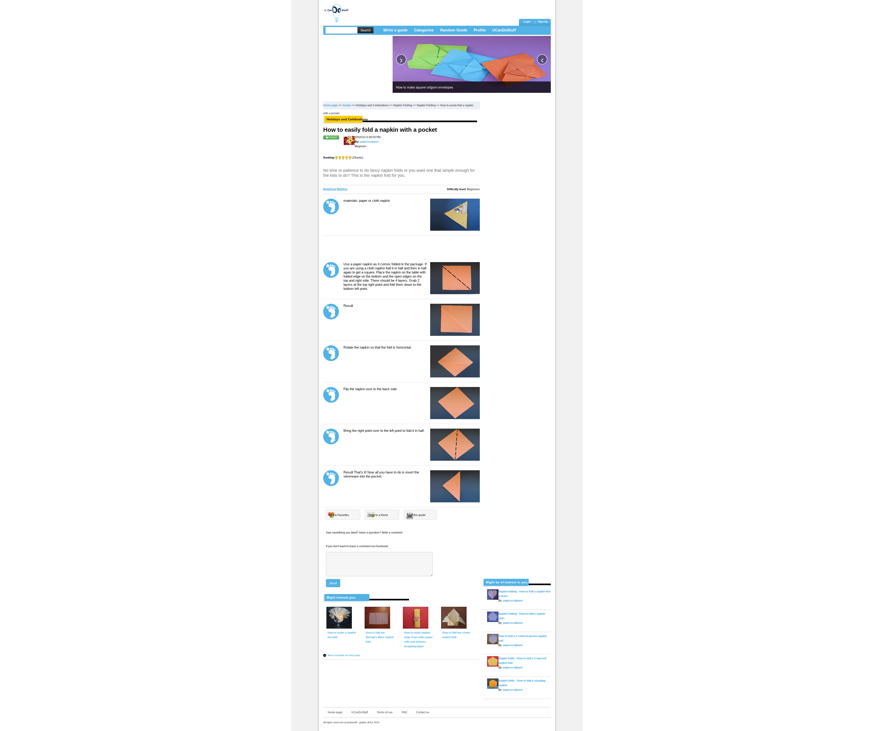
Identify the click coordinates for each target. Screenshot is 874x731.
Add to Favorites (339, 515)
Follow (333, 137)
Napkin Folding (402, 105)
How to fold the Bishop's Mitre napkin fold (380, 637)
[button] (543, 22)
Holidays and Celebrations (372, 105)
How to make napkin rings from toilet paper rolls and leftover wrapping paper (418, 639)
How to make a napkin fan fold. (342, 635)
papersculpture (512, 600)
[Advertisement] (434, 10)
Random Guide (453, 30)
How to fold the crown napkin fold (456, 635)
